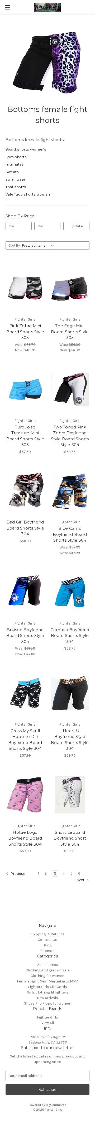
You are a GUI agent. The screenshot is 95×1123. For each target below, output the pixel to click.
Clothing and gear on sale (47, 970)
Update (76, 226)
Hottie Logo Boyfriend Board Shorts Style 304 (25, 838)
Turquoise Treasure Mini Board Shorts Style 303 (25, 436)
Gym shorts (16, 156)
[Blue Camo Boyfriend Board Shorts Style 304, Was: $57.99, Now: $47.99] (70, 491)
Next (81, 880)
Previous (17, 873)
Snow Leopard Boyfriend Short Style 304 (70, 838)
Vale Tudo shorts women (28, 194)
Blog (47, 945)
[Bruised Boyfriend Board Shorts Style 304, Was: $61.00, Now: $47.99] (25, 592)
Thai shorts (16, 186)
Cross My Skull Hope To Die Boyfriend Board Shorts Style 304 (25, 739)
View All (47, 1023)
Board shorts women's (26, 149)
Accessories (47, 964)
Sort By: (15, 245)
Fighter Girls (47, 1017)
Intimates (15, 164)
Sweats (12, 171)
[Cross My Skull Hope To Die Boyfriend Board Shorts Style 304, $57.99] (25, 693)
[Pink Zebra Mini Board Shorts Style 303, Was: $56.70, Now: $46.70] (25, 288)
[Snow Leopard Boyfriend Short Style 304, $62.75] (70, 795)
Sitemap (47, 951)
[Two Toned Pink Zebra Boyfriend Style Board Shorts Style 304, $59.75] (70, 389)
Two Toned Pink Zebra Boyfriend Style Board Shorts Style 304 (70, 436)
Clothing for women (47, 976)
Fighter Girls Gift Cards (47, 987)
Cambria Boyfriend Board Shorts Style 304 (69, 635)
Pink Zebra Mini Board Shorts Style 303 (25, 331)
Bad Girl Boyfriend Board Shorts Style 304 (25, 528)
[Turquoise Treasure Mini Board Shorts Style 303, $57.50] (25, 389)
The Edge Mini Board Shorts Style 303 (70, 331)
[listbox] (38, 245)
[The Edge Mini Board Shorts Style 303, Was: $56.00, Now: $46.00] (70, 288)
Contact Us (47, 939)
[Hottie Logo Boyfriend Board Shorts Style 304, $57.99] (25, 795)
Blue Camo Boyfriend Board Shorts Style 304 (70, 534)
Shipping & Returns (47, 934)
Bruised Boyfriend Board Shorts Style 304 (25, 635)
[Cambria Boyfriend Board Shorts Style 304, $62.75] (70, 592)
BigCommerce (56, 1105)
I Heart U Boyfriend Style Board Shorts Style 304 (70, 739)
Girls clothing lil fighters (47, 992)
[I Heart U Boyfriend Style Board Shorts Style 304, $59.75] (70, 693)
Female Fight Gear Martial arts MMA (47, 981)
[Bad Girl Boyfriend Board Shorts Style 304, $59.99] (25, 491)
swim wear (15, 179)
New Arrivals (47, 998)
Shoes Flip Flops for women (47, 1003)
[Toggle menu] (7, 7)
